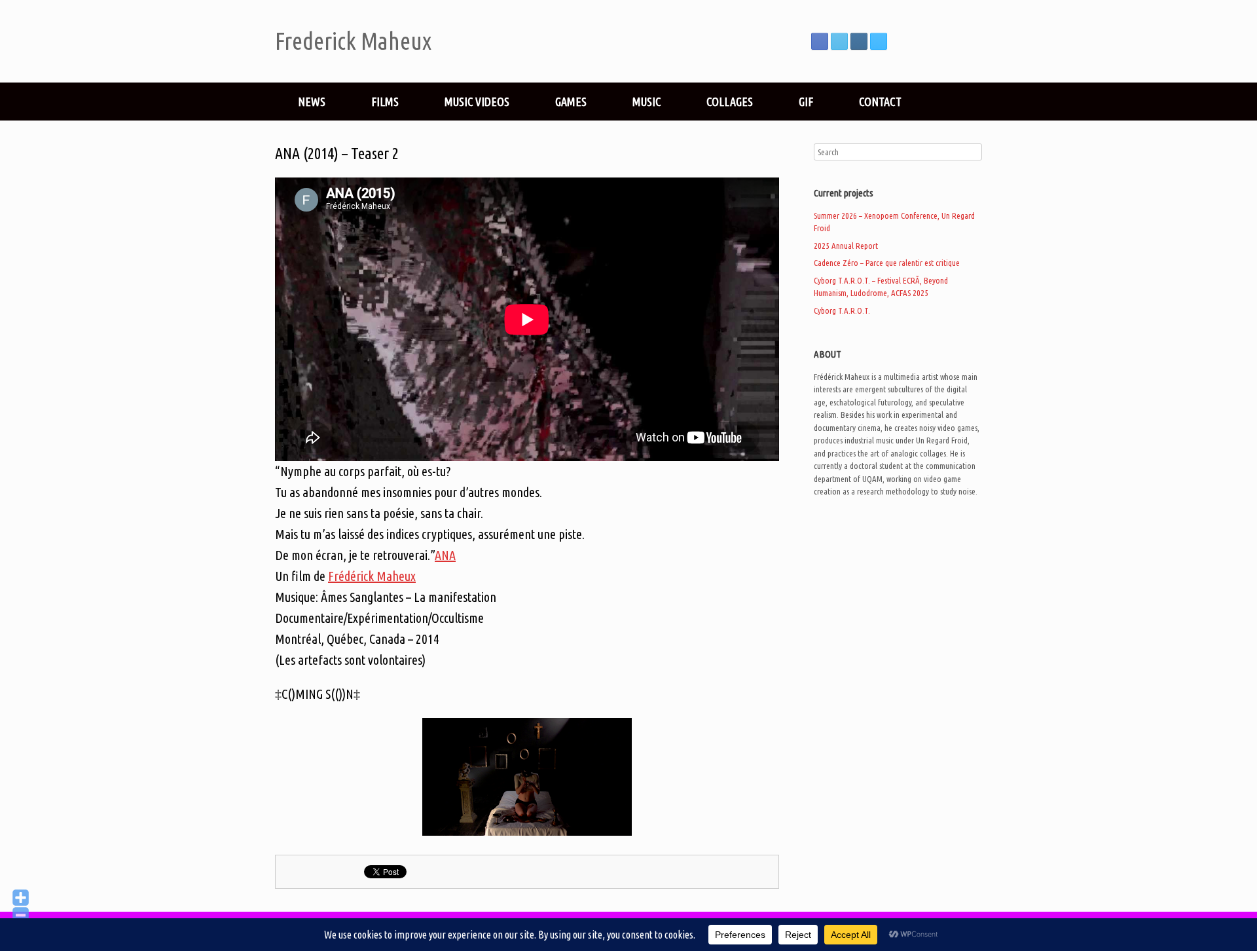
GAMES (571, 101)
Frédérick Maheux (372, 576)
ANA (445, 555)
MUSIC (646, 101)
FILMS (385, 101)
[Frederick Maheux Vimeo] (878, 41)
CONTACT (880, 101)
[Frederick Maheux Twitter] (839, 41)
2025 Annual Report (846, 245)
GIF (806, 101)
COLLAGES (729, 101)
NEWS (311, 101)
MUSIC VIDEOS (477, 101)
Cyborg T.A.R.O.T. (842, 310)
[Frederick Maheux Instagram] (858, 41)
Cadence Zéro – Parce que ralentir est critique (887, 262)
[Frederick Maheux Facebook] (819, 41)
